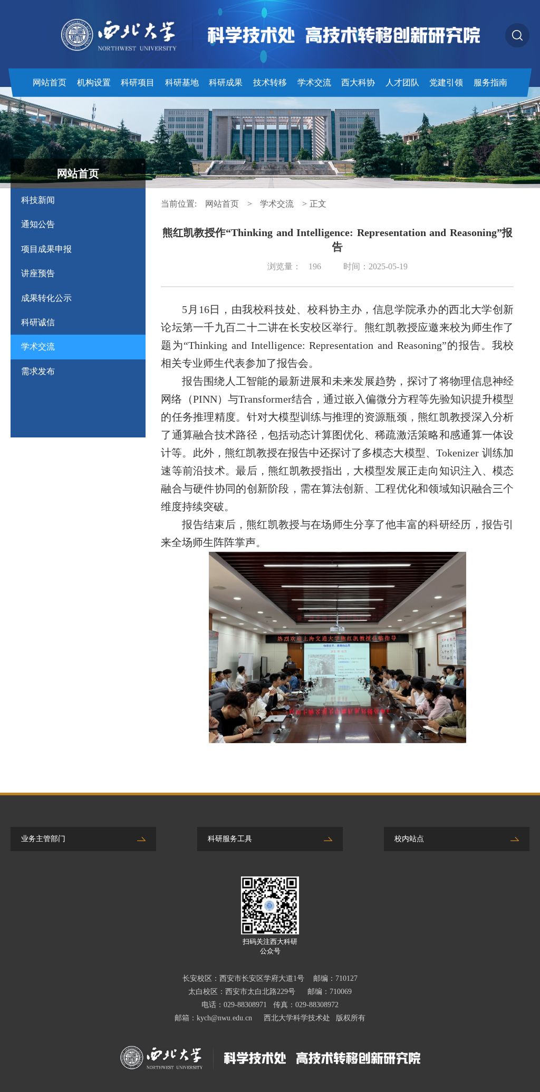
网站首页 (49, 82)
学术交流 (314, 82)
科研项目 (138, 82)
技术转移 (270, 82)
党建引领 (446, 82)
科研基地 (182, 82)
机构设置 (94, 82)
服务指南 (490, 82)
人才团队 (402, 82)
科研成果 (226, 82)
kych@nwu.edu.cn (224, 1018)
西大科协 (358, 82)
